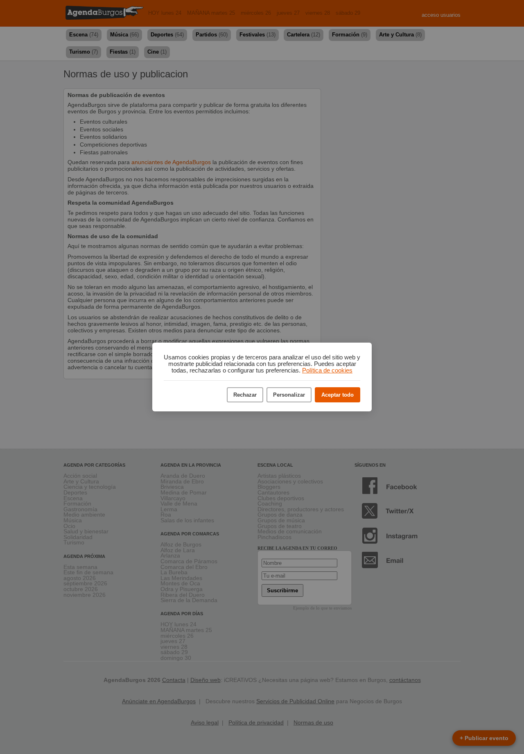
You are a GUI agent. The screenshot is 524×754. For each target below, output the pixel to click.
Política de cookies (327, 370)
